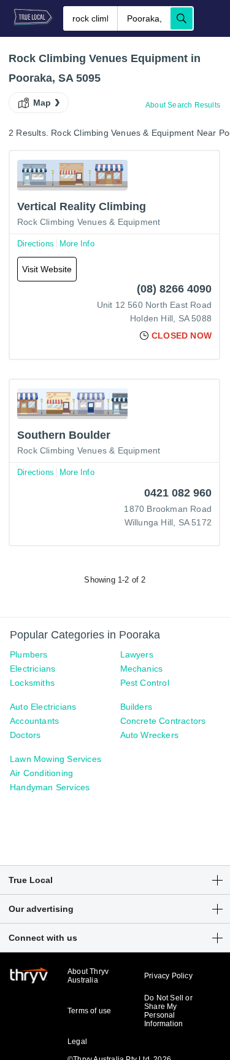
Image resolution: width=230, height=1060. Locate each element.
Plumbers (29, 654)
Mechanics (141, 668)
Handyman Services (50, 787)
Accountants (34, 721)
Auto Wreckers (149, 735)
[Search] (182, 18)
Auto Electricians (43, 707)
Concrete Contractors (163, 721)
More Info (76, 243)
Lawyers (136, 654)
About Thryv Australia (88, 975)
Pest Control (144, 683)
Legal (77, 1041)
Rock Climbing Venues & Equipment (88, 222)
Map (42, 103)
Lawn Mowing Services (55, 759)
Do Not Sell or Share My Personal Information (168, 1011)
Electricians (32, 668)
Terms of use (89, 1011)
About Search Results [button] (182, 105)
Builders (136, 707)
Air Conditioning (41, 773)
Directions (35, 243)
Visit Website (47, 269)
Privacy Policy (168, 976)
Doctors (25, 735)
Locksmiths (32, 683)
